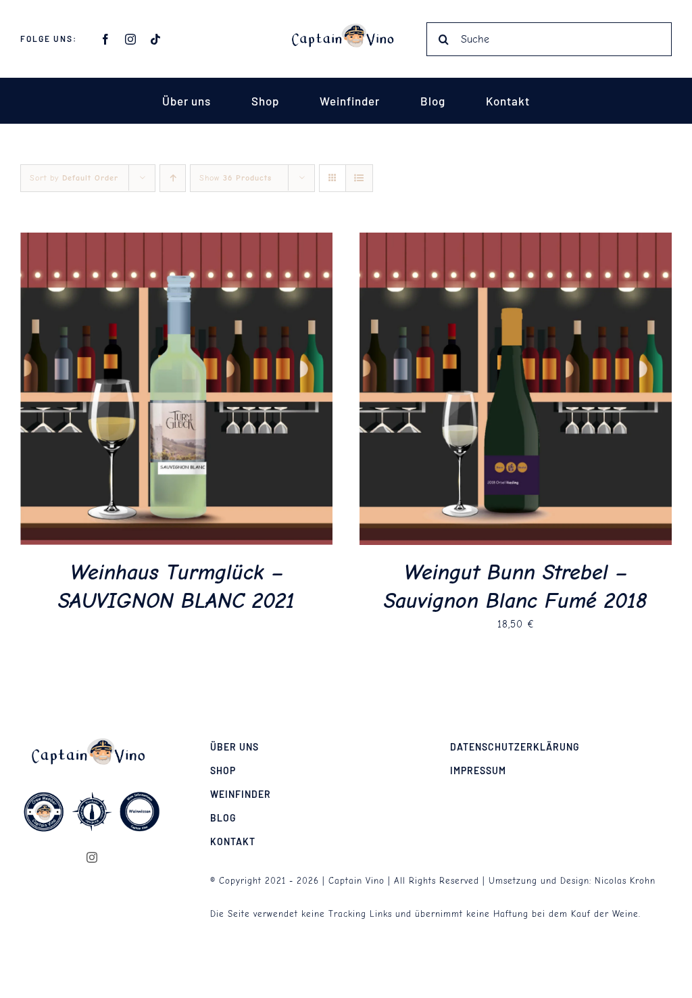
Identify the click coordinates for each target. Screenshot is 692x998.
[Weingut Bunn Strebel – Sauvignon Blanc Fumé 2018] (516, 241)
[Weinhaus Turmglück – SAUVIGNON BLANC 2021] (176, 241)
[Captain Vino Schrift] (346, 28)
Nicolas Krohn (625, 881)
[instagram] (131, 39)
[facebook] (106, 39)
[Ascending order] (172, 178)
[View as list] (359, 178)
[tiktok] (156, 39)
